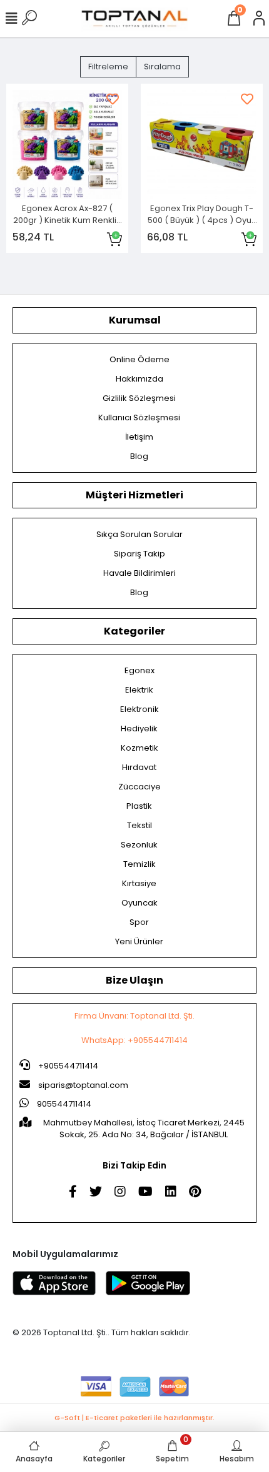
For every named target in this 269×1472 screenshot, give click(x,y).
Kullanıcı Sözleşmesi (139, 417)
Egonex (139, 670)
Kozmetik (139, 748)
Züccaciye (139, 787)
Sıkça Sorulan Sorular (139, 534)
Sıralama (162, 66)
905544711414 (63, 1104)
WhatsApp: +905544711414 (134, 1040)
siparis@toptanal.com (83, 1085)
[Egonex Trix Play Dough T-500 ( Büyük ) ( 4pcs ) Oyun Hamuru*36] (201, 144)
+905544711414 (67, 1066)
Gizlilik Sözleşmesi (139, 398)
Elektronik (139, 709)
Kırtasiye (139, 883)
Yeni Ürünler (139, 941)
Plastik (139, 806)
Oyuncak (139, 903)
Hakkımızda (139, 379)
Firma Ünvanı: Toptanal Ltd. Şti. (134, 1016)
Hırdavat (139, 767)
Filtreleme (108, 66)
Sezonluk (139, 845)
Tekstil (139, 825)
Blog (139, 456)
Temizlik (139, 864)
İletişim (139, 437)
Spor (139, 922)
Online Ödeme (139, 359)
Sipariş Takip (139, 554)
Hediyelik (139, 728)
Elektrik (139, 690)
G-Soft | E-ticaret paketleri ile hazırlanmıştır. (134, 1418)
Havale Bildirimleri (139, 573)
